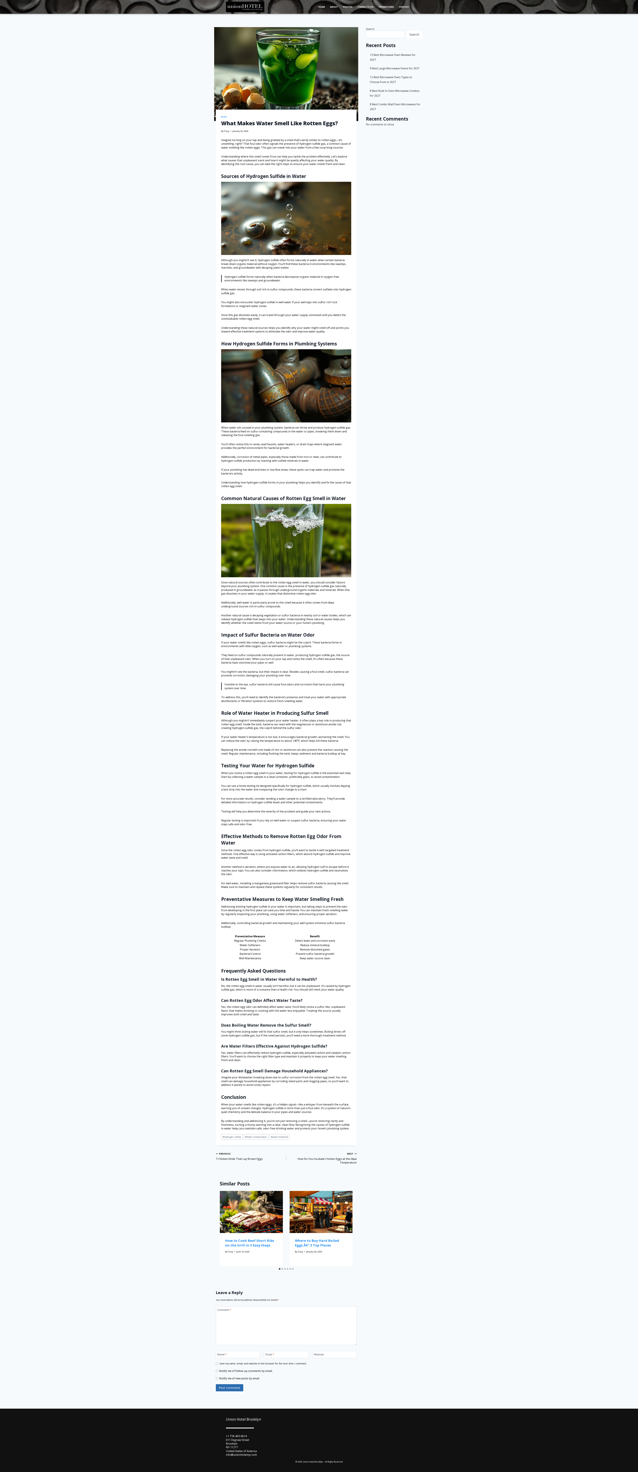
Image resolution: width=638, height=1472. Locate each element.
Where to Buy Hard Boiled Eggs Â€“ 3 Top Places (317, 1242)
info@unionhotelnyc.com (241, 1455)
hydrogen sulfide (232, 1136)
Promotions (386, 6)
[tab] (279, 1269)
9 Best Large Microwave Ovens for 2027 (394, 68)
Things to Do (365, 6)
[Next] (347, 1229)
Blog (224, 116)
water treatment (279, 1136)
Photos (347, 6)
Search (370, 29)
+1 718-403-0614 (236, 1436)
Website (319, 1354)
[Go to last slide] (225, 1229)
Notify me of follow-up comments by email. (245, 1371)
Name (222, 1354)
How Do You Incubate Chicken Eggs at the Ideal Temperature (327, 1158)
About (334, 6)
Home (321, 6)
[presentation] (251, 1212)
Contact (404, 6)
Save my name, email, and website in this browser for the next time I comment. (263, 1363)
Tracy (226, 131)
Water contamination (256, 1136)
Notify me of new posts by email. (239, 1378)
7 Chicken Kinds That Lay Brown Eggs (239, 1156)
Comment (224, 1310)
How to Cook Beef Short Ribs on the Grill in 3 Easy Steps (249, 1242)
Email (269, 1354)
